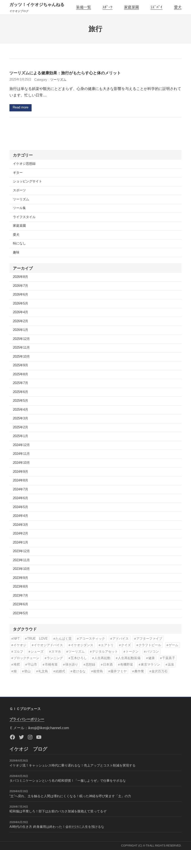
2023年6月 (20, 604)
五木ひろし (79, 658)
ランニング (55, 658)
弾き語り (71, 664)
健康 (151, 658)
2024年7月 (20, 489)
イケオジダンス (82, 645)
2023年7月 (20, 595)
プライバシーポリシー (26, 719)
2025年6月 (20, 392)
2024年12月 (21, 445)
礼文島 (43, 671)
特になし (19, 243)
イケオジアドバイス (48, 645)
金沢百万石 (159, 671)
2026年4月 (20, 312)
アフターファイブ (149, 638)
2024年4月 (20, 516)
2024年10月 (21, 462)
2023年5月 (20, 613)
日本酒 (108, 664)
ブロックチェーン (26, 658)
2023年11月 (21, 560)
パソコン (152, 651)
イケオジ (19, 645)
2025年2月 (20, 427)
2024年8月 (20, 480)
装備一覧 (83, 7)
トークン (132, 651)
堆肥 (16, 664)
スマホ (56, 651)
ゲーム (173, 645)
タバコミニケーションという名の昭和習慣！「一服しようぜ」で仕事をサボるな (67, 780)
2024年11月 (21, 454)
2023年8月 (20, 586)
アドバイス (120, 638)
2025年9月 (20, 365)
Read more (20, 107)
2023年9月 (20, 578)
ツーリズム (58, 79)
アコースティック (92, 638)
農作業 (139, 671)
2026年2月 (20, 321)
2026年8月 (20, 277)
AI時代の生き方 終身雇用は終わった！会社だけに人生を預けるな (56, 827)
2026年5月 (20, 303)
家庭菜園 (131, 7)
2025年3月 (20, 418)
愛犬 (178, 7)
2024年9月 (20, 471)
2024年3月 (20, 525)
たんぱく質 (63, 638)
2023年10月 (21, 569)
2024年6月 (20, 498)
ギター (18, 172)
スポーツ (19, 190)
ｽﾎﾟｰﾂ (107, 7)
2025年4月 (20, 409)
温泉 (171, 664)
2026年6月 (20, 294)
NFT (16, 638)
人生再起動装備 (129, 658)
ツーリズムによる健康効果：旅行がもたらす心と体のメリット (65, 73)
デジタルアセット (105, 651)
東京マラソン (150, 664)
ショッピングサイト (27, 181)
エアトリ (107, 645)
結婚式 (60, 671)
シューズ (37, 651)
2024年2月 (20, 533)
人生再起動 (102, 658)
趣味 (16, 252)
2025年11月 (21, 347)
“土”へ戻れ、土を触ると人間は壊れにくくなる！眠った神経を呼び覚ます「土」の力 (70, 796)
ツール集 (19, 208)
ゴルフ (18, 651)
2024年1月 (20, 542)
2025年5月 (20, 400)
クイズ (126, 645)
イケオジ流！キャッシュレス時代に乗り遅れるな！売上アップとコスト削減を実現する (72, 765)
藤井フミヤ (118, 671)
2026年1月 (20, 330)
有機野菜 (126, 664)
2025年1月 (20, 436)
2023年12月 (21, 551)
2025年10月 (21, 356)
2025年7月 (20, 383)
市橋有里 (51, 664)
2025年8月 (20, 374)
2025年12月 (21, 339)
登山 (27, 671)
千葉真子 (168, 658)
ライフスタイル (24, 217)
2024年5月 (20, 507)
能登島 (98, 671)
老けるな (79, 671)
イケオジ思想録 (24, 163)
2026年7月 (20, 286)
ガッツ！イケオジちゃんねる (36, 4)
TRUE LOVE (37, 638)
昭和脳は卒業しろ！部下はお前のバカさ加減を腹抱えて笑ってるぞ (57, 811)
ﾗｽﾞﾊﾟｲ (156, 7)
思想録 (90, 664)
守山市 (32, 664)
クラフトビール (150, 645)
